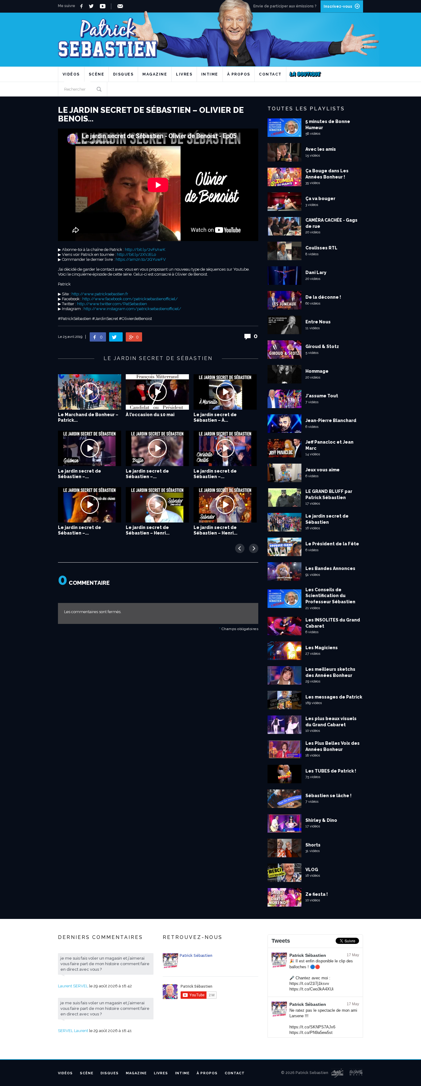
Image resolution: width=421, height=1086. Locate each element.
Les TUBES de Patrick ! (330, 770)
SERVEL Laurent (73, 1030)
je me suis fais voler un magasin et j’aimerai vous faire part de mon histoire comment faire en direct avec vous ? (104, 964)
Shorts (313, 844)
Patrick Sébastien (307, 955)
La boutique (305, 74)
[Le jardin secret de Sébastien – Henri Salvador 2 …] (157, 505)
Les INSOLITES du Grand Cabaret (332, 623)
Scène (96, 74)
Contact (270, 74)
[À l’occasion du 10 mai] (157, 392)
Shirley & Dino (321, 820)
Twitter (93, 6)
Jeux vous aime (322, 469)
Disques (123, 74)
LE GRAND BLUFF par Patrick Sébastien (328, 494)
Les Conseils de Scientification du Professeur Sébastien (330, 595)
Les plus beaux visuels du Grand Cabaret (331, 721)
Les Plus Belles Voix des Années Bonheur (332, 746)
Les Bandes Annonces (330, 568)
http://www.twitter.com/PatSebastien (112, 303)
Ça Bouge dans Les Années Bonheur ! (327, 173)
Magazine (154, 74)
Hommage (317, 371)
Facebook (82, 6)
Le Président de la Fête (332, 543)
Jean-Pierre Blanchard (330, 420)
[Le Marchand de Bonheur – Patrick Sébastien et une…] (89, 392)
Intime (209, 74)
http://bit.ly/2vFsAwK (145, 249)
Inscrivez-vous (338, 6)
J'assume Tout (321, 395)
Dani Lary (315, 272)
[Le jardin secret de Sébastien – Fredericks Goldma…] (89, 448)
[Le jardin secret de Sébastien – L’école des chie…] (89, 505)
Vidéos (71, 74)
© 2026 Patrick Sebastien (304, 1073)
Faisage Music (356, 1073)
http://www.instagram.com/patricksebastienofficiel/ (132, 308)
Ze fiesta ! (316, 894)
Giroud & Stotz (322, 346)
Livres (184, 74)
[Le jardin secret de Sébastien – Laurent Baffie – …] (157, 448)
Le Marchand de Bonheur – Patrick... (88, 417)
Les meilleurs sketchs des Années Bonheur (330, 672)
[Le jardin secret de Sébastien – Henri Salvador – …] (225, 505)
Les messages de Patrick (333, 697)
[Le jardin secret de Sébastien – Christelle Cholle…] (225, 448)
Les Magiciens (321, 647)
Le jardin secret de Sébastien (327, 519)
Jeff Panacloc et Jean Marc (329, 445)
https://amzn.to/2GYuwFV (141, 259)
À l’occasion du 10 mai (150, 414)
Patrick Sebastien (210, 35)
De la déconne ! (323, 297)
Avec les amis (320, 149)
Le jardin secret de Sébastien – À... (215, 417)
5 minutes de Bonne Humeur (327, 124)
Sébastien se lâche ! (328, 795)
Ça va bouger (320, 198)
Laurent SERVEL (73, 986)
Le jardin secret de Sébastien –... (79, 474)
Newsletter (121, 6)
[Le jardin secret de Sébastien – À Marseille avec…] (225, 392)
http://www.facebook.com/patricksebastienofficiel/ (130, 299)
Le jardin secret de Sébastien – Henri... (148, 530)
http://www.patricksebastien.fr (100, 294)
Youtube (104, 6)
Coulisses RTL (321, 247)
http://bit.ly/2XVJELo (136, 254)
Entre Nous (318, 321)
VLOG (311, 869)
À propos (238, 74)
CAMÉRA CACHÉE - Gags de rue (331, 223)
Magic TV (337, 1073)
